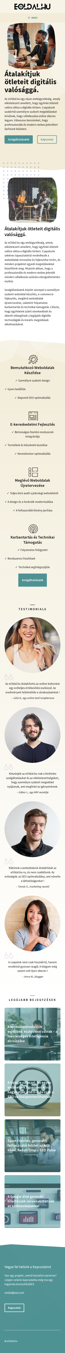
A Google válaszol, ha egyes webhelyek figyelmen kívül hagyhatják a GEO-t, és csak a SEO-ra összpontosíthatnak (31, 1089)
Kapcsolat (47, 139)
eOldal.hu (12, 1341)
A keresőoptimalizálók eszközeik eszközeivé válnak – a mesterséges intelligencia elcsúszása (32, 1033)
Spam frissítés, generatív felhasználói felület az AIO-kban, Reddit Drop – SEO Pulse (32, 1145)
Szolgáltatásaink (18, 139)
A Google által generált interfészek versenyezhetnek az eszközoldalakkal (31, 1201)
